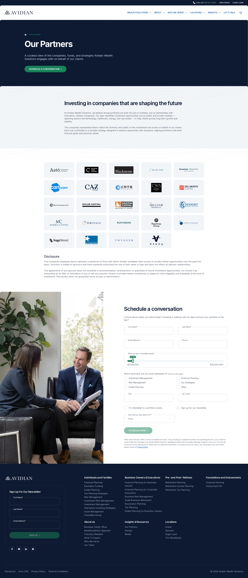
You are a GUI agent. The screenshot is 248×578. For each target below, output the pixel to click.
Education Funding (93, 486)
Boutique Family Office (95, 527)
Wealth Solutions (137, 12)
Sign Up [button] (33, 535)
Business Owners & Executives (142, 477)
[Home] (25, 35)
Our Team (89, 545)
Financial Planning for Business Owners (140, 484)
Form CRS (23, 571)
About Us (89, 521)
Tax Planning (131, 507)
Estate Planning (92, 490)
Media (128, 534)
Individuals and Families (98, 477)
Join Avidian (224, 2)
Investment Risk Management (99, 500)
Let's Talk (229, 12)
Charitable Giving (92, 515)
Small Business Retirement (138, 500)
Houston (169, 530)
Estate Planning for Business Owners (143, 511)
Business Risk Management (139, 496)
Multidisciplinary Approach (97, 530)
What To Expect (92, 538)
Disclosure (10, 571)
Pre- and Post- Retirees (178, 477)
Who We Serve (176, 12)
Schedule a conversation (44, 69)
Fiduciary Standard (93, 534)
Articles (128, 530)
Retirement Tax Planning (177, 490)
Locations (196, 12)
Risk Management (93, 497)
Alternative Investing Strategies (99, 508)
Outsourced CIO (214, 486)
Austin (168, 527)
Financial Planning (93, 482)
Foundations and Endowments (223, 477)
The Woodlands (173, 538)
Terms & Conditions (58, 571)
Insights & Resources (137, 521)
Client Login (238, 2)
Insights (213, 12)
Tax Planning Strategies (96, 493)
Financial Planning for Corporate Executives (141, 491)
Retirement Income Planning (179, 486)
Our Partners (35, 35)
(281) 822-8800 (210, 3)
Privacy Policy (142, 447)
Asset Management (94, 511)
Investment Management (96, 504)
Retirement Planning (175, 482)
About (157, 12)
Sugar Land (171, 534)
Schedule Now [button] (137, 430)
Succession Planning (135, 504)
